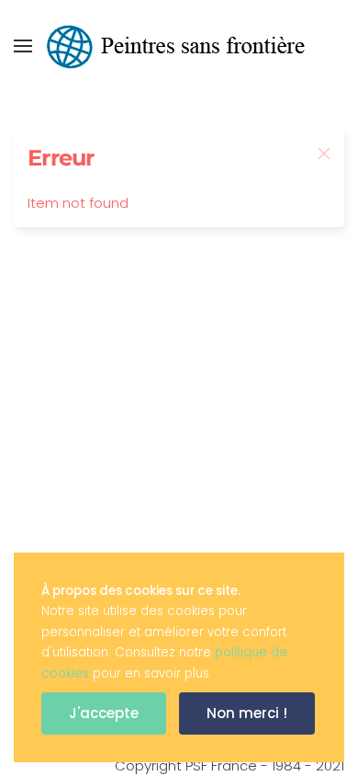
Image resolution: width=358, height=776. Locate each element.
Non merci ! (247, 713)
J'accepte (104, 713)
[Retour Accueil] (179, 46)
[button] (23, 46)
